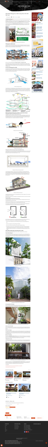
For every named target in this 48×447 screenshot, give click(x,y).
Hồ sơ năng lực (17, 1)
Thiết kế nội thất (26, 1)
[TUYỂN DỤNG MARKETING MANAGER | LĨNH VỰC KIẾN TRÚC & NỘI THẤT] (34, 36)
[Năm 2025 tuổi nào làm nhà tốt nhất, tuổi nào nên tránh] (34, 72)
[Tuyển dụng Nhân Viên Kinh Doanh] (34, 25)
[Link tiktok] (30, 432)
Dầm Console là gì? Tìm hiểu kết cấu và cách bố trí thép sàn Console (9, 379)
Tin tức (37, 1)
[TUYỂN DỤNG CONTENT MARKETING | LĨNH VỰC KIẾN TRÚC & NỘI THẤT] (34, 27)
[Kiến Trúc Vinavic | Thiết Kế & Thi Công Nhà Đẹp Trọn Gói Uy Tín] (7, 1)
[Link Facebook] (25, 432)
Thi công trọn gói (31, 1)
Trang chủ (13, 1)
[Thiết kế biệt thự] (37, 87)
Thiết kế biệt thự (21, 1)
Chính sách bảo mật (16, 425)
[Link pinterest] (28, 432)
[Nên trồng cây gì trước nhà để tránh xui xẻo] (34, 75)
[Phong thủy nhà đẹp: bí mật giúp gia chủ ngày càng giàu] (34, 33)
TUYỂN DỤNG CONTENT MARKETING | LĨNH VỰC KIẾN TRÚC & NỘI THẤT (39, 28)
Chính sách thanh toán (16, 426)
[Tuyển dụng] (37, 16)
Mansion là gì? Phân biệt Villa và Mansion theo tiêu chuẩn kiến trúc (18, 379)
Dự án (5, 426)
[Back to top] (46, 443)
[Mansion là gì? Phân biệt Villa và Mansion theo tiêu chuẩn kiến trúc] (18, 374)
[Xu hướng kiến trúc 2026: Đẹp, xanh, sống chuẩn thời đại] (26, 374)
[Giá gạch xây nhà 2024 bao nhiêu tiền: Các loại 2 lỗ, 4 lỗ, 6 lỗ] (37, 63)
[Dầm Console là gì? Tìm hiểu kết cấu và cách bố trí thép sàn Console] (9, 374)
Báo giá (35, 1)
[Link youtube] (26, 432)
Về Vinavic (6, 425)
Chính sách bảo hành (16, 427)
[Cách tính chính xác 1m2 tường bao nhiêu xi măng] (34, 78)
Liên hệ (39, 1)
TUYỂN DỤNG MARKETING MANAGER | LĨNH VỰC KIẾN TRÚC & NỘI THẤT (39, 36)
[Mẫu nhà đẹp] (37, 48)
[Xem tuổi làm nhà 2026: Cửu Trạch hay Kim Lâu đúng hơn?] (34, 30)
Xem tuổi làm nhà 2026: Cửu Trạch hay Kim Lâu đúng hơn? (39, 31)
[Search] (42, 1)
